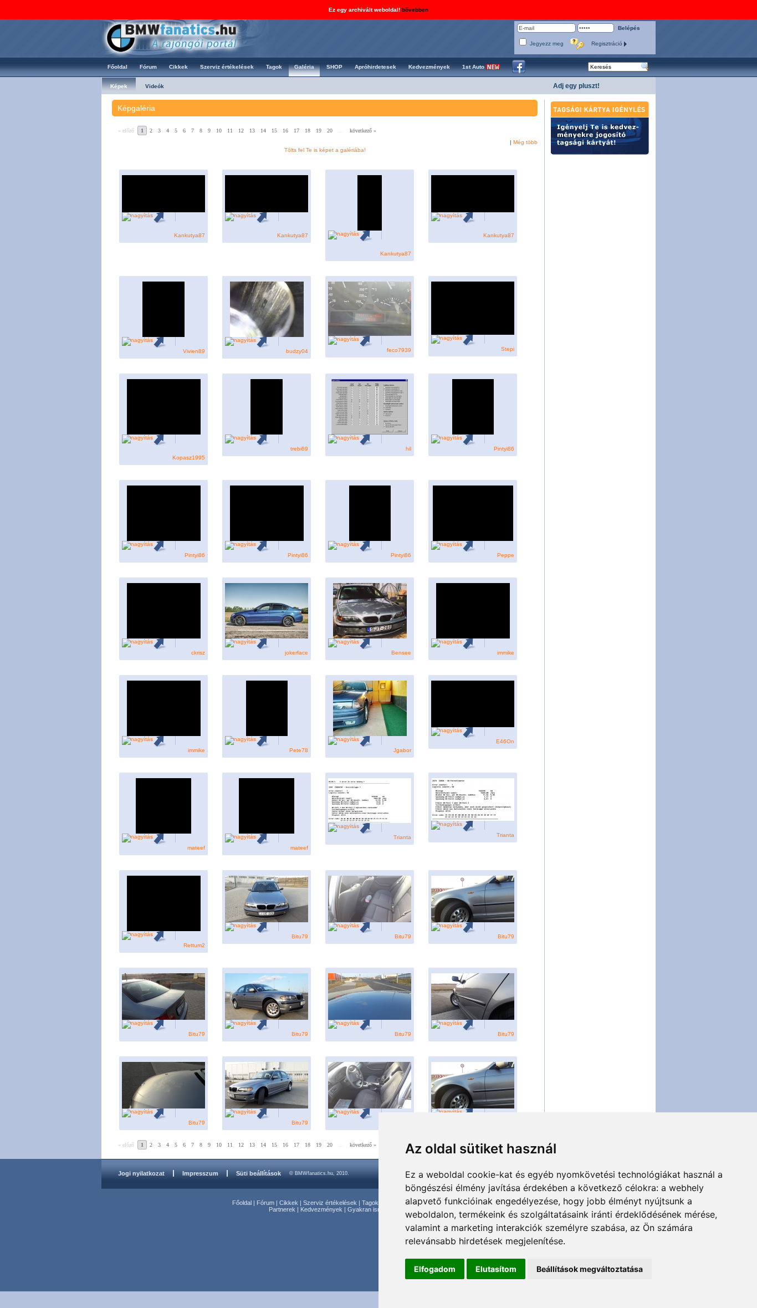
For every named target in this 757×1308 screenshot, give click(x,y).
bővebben (415, 10)
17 (296, 130)
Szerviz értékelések (330, 1202)
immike (505, 653)
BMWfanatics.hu (184, 37)
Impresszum (200, 1173)
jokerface (296, 653)
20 (330, 130)
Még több (525, 142)
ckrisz (198, 653)
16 (285, 130)
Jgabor (402, 750)
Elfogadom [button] (435, 1269)
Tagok (370, 1202)
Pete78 (298, 750)
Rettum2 (194, 945)
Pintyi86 (504, 449)
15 (274, 130)
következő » (363, 130)
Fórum (265, 1202)
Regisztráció (607, 43)
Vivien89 (194, 351)
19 (318, 130)
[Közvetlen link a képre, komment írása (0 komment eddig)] (164, 216)
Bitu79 (299, 936)
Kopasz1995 (188, 457)
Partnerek (282, 1209)
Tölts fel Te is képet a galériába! (325, 150)
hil (408, 449)
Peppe (505, 555)
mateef (196, 848)
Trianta (402, 837)
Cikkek (288, 1202)
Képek (118, 86)
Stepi (507, 349)
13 (252, 130)
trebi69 (299, 449)
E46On (505, 741)
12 (241, 130)
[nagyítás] (137, 216)
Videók (154, 86)
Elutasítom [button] (495, 1269)
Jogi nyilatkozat (141, 1173)
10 (219, 130)
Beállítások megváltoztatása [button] (589, 1269)
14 (263, 130)
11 (230, 130)
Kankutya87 (189, 235)
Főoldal (242, 1202)
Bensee (401, 653)
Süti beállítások (258, 1173)
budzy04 (297, 351)
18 (307, 130)
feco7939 (399, 350)
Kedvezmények (321, 1209)
